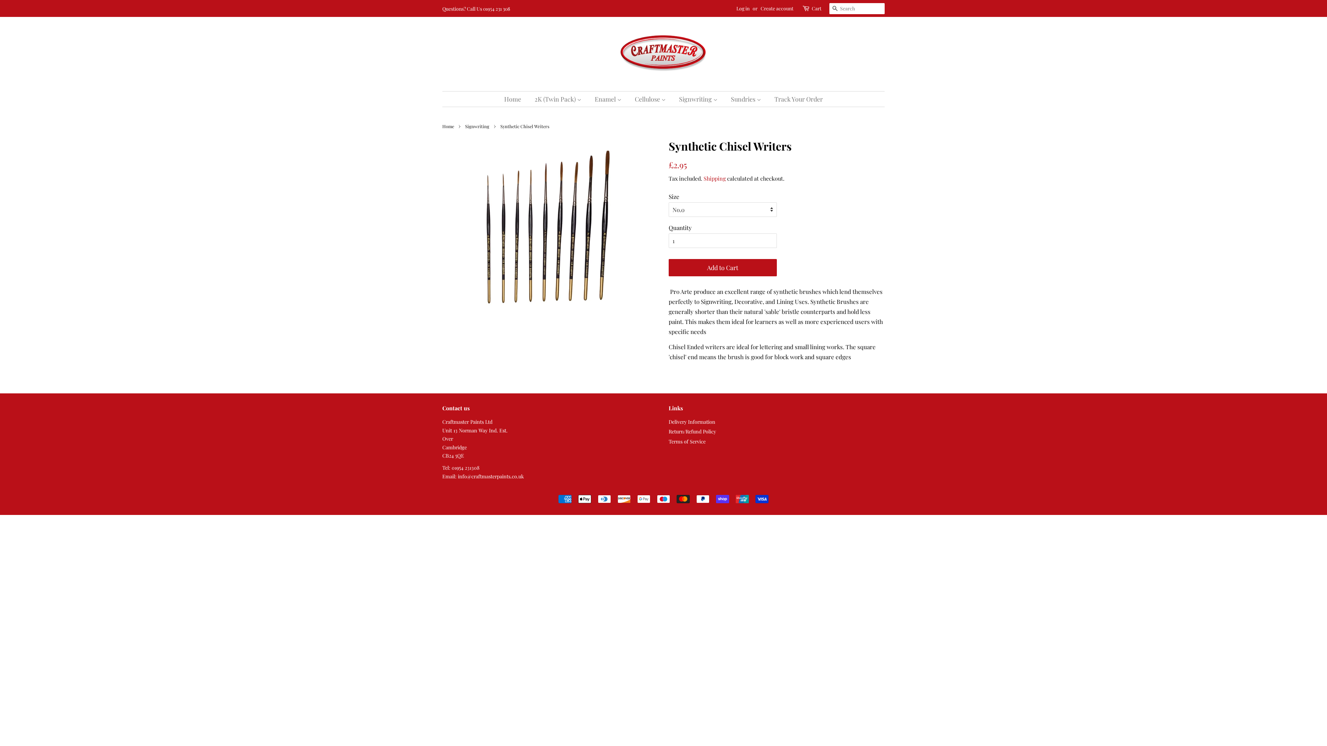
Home (512, 99)
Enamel (606, 99)
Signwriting (696, 99)
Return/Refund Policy (692, 431)
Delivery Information (692, 421)
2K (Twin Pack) (556, 99)
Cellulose (648, 99)
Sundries (744, 99)
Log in (743, 8)
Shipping (715, 178)
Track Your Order (798, 99)
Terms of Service (687, 441)
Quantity (680, 227)
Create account (777, 8)
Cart (816, 8)
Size (674, 196)
